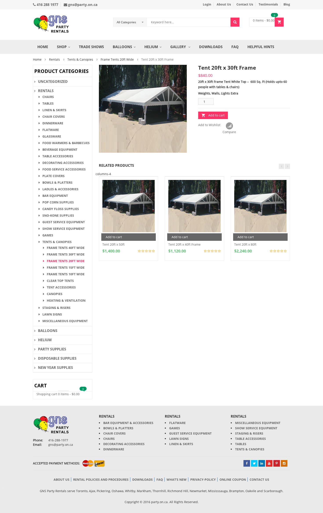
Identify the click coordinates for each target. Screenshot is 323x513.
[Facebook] (246, 463)
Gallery (178, 46)
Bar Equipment (55, 196)
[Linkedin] (261, 463)
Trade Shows (91, 46)
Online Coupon (233, 479)
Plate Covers (53, 176)
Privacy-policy (203, 479)
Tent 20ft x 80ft (245, 244)
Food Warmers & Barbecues (66, 143)
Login (207, 4)
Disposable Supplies (57, 358)
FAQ (235, 46)
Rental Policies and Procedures (101, 479)
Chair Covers (53, 116)
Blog (286, 4)
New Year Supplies (55, 367)
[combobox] (130, 22)
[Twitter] (254, 463)
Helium (151, 46)
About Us (224, 4)
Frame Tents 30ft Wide (66, 254)
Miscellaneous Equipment (65, 321)
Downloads (211, 46)
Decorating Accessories (63, 163)
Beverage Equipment (59, 149)
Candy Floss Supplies (60, 209)
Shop (62, 46)
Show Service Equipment (63, 229)
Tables (48, 103)
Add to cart (216, 115)
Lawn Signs (52, 314)
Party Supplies (52, 349)
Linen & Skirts (54, 110)
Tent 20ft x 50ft (113, 244)
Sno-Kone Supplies (58, 215)
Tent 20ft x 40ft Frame (184, 244)
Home (42, 46)
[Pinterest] (276, 463)
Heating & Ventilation (66, 300)
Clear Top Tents (60, 281)
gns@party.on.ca (82, 4)
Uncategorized (53, 81)
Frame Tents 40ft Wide (66, 248)
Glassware (51, 136)
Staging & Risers (56, 308)
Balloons (122, 46)
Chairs (48, 97)
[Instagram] (284, 463)
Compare (229, 126)
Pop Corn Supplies (58, 202)
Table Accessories (57, 156)
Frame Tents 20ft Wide (117, 59)
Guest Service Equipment (63, 222)
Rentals (54, 59)
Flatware (50, 130)
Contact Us (244, 4)
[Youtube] (269, 463)
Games (47, 235)
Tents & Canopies (80, 59)
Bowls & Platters (57, 182)
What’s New (177, 479)
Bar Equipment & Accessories (128, 423)
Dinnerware (52, 123)
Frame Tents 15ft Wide (66, 267)
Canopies (54, 294)
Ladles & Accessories (60, 189)
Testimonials (268, 4)
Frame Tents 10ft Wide (66, 274)
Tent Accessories (61, 287)
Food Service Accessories (64, 169)
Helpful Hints (260, 46)
